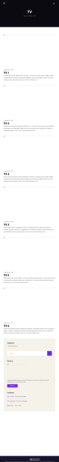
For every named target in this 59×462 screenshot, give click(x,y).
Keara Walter (10, 396)
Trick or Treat (18, 405)
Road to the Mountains (20, 396)
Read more (12, 386)
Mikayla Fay (10, 405)
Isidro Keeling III (11, 401)
